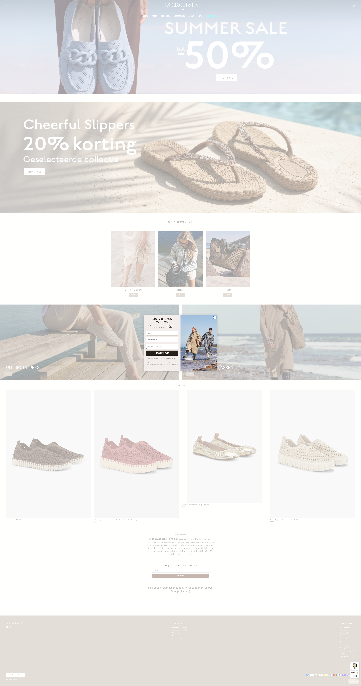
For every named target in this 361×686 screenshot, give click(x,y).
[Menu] (358, 663)
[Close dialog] (214, 317)
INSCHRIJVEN (162, 353)
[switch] (355, 676)
